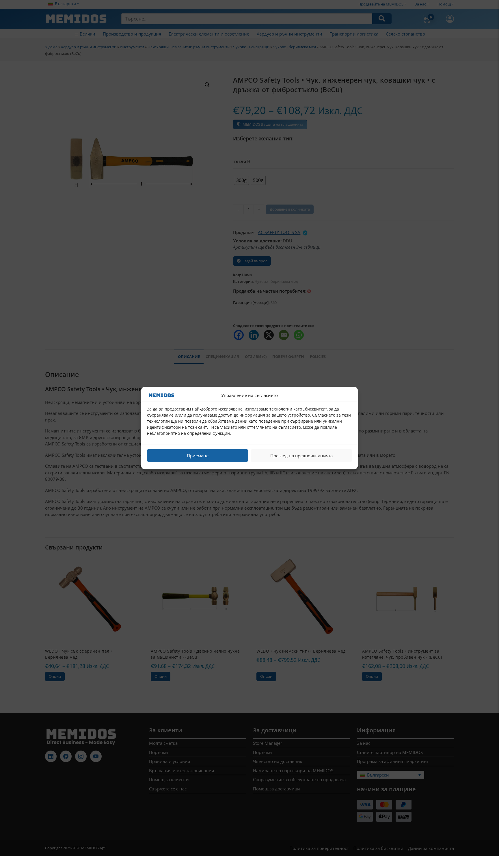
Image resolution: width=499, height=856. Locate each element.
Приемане (197, 455)
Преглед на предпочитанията (301, 455)
